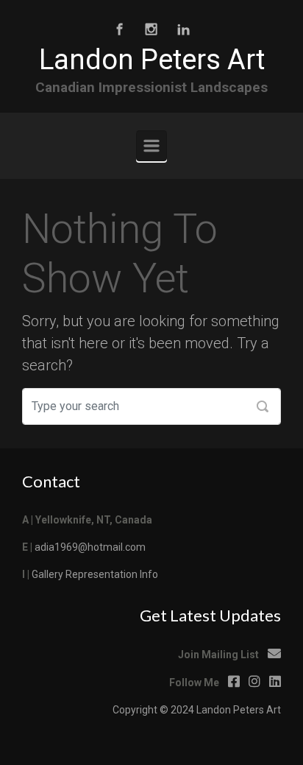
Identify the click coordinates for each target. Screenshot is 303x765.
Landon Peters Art (152, 59)
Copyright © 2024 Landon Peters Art (197, 710)
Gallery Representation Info (95, 574)
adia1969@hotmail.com (90, 547)
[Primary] (151, 145)
